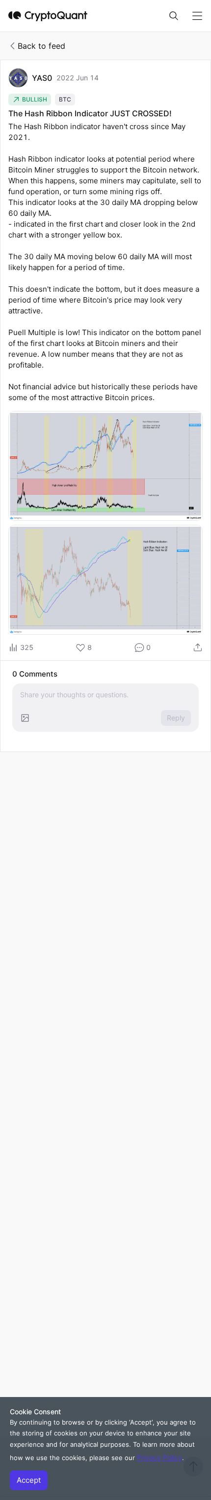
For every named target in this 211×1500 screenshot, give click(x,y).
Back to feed (41, 46)
